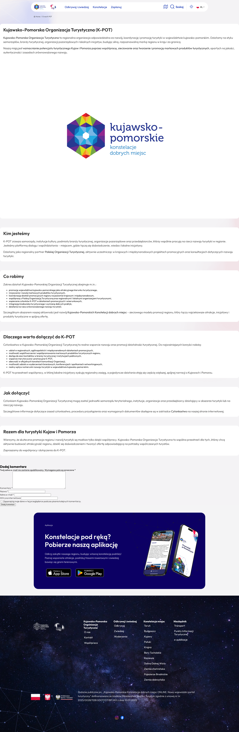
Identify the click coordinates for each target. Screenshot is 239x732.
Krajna (147, 647)
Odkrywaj (119, 625)
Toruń (147, 625)
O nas (87, 632)
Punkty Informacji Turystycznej (183, 633)
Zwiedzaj (119, 631)
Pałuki (147, 641)
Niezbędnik (180, 621)
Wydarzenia (120, 636)
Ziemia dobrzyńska (154, 679)
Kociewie (149, 658)
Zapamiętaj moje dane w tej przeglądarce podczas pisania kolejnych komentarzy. (42, 501)
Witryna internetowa (10, 498)
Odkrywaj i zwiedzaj (125, 621)
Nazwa (4, 491)
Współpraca (91, 642)
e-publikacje (181, 639)
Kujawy (148, 636)
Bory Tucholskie (152, 652)
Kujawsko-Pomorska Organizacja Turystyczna (95, 624)
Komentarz (6, 488)
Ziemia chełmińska (154, 668)
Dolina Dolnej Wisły (155, 663)
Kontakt (88, 637)
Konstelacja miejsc (154, 621)
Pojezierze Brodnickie (156, 674)
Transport (179, 625)
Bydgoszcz (150, 631)
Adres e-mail (7, 494)
